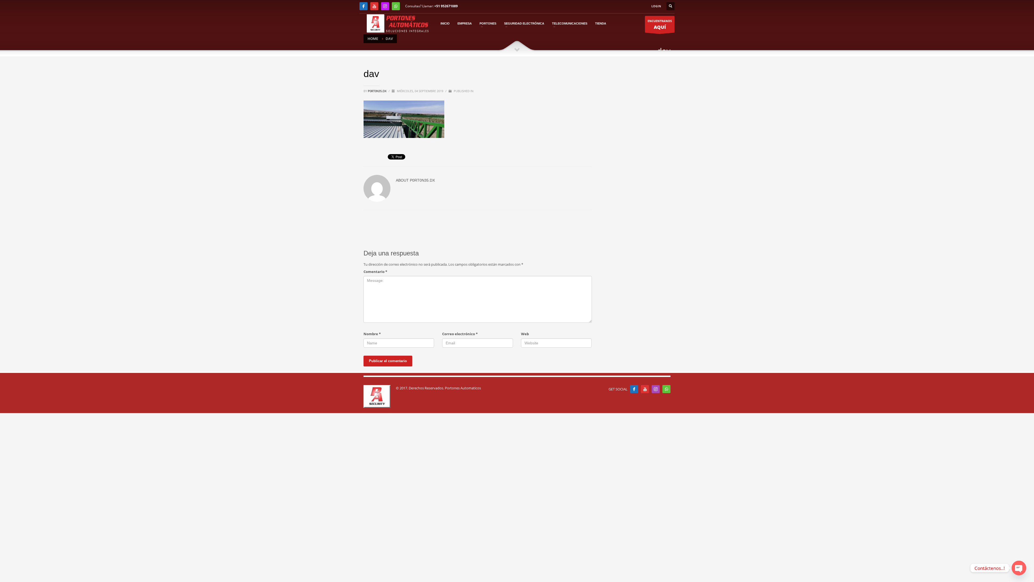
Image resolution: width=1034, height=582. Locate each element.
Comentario (375, 271)
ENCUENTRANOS (660, 24)
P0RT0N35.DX (377, 91)
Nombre (372, 333)
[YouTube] (374, 6)
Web (525, 333)
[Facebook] (363, 6)
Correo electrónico (460, 333)
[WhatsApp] (396, 6)
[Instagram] (385, 6)
